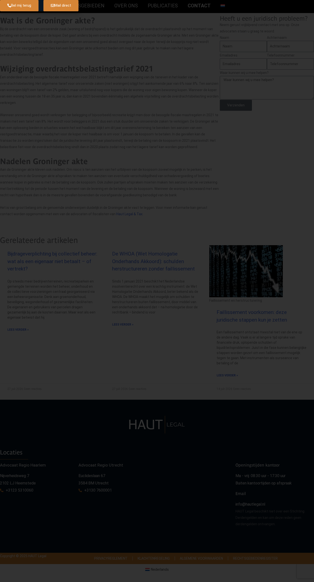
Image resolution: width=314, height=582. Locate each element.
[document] (157, 291)
